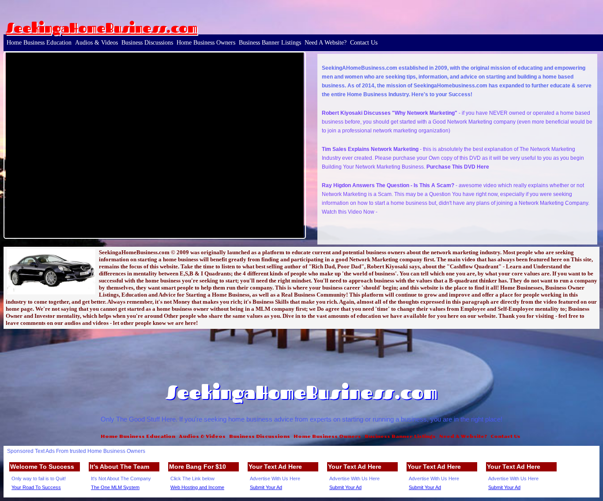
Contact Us (363, 42)
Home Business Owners (206, 42)
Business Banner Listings (270, 42)
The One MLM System (115, 487)
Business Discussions (147, 42)
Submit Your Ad (266, 487)
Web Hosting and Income (197, 487)
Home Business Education (39, 42)
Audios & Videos (96, 42)
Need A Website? (326, 42)
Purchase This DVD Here (457, 167)
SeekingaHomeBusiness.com (101, 28)
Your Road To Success (36, 487)
